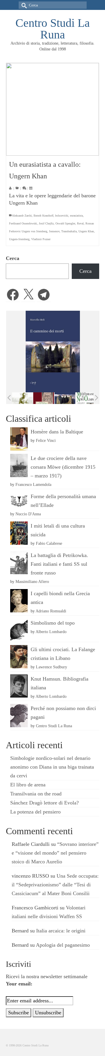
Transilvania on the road (36, 794)
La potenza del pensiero (35, 812)
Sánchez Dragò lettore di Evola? (44, 803)
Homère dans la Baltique (57, 432)
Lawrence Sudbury (51, 667)
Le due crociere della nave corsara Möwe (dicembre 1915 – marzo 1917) (63, 467)
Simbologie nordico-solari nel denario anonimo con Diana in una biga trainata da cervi (52, 767)
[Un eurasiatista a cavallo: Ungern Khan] (52, 109)
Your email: (19, 984)
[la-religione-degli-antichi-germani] (40, 398)
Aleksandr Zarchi (22, 215)
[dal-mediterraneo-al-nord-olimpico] (83, 398)
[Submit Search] (23, 5)
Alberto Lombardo (51, 631)
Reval (80, 223)
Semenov (54, 231)
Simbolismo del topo (53, 623)
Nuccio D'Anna (28, 514)
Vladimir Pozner (40, 239)
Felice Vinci (46, 440)
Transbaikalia (69, 231)
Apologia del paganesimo (63, 945)
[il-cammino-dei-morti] (61, 398)
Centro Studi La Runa (52, 28)
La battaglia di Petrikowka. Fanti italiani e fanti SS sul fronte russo (59, 564)
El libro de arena (28, 785)
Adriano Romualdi (51, 611)
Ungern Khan (86, 231)
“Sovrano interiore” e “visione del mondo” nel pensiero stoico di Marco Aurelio (55, 853)
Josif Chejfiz (46, 223)
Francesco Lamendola (33, 484)
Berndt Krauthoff (43, 215)
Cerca (12, 258)
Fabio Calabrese (49, 543)
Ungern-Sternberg (19, 239)
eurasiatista (76, 215)
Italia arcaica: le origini (60, 931)
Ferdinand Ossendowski (23, 223)
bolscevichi (61, 215)
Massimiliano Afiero (32, 581)
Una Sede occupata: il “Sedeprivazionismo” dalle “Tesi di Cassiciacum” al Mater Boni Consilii (55, 884)
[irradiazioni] (19, 398)
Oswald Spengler (65, 223)
